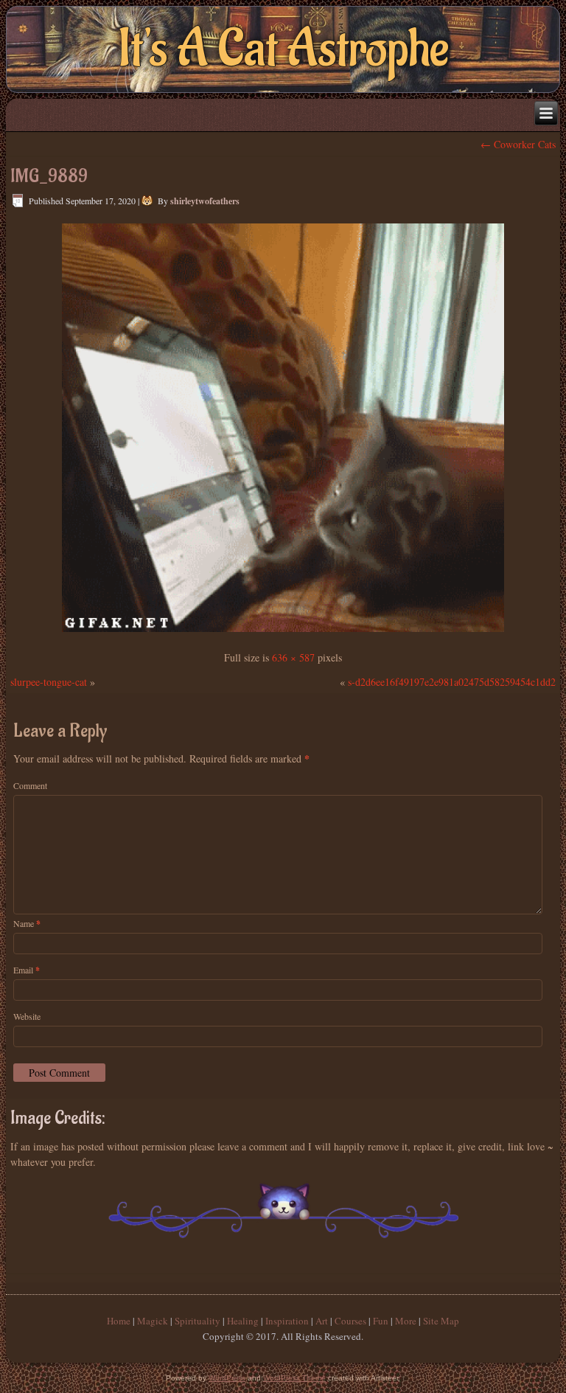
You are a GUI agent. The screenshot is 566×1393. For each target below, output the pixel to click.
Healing (243, 1320)
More (405, 1320)
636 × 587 (293, 657)
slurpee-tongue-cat (48, 682)
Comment (30, 785)
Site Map (441, 1320)
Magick (152, 1320)
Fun (380, 1320)
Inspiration (287, 1320)
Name (27, 923)
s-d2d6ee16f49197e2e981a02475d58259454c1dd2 (452, 682)
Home (118, 1320)
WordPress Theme (294, 1378)
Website (27, 1016)
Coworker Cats (518, 144)
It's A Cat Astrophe (283, 49)
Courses (350, 1320)
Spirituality (197, 1320)
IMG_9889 (49, 176)
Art (321, 1320)
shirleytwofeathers (205, 201)
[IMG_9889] (283, 633)
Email (26, 970)
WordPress (227, 1378)
